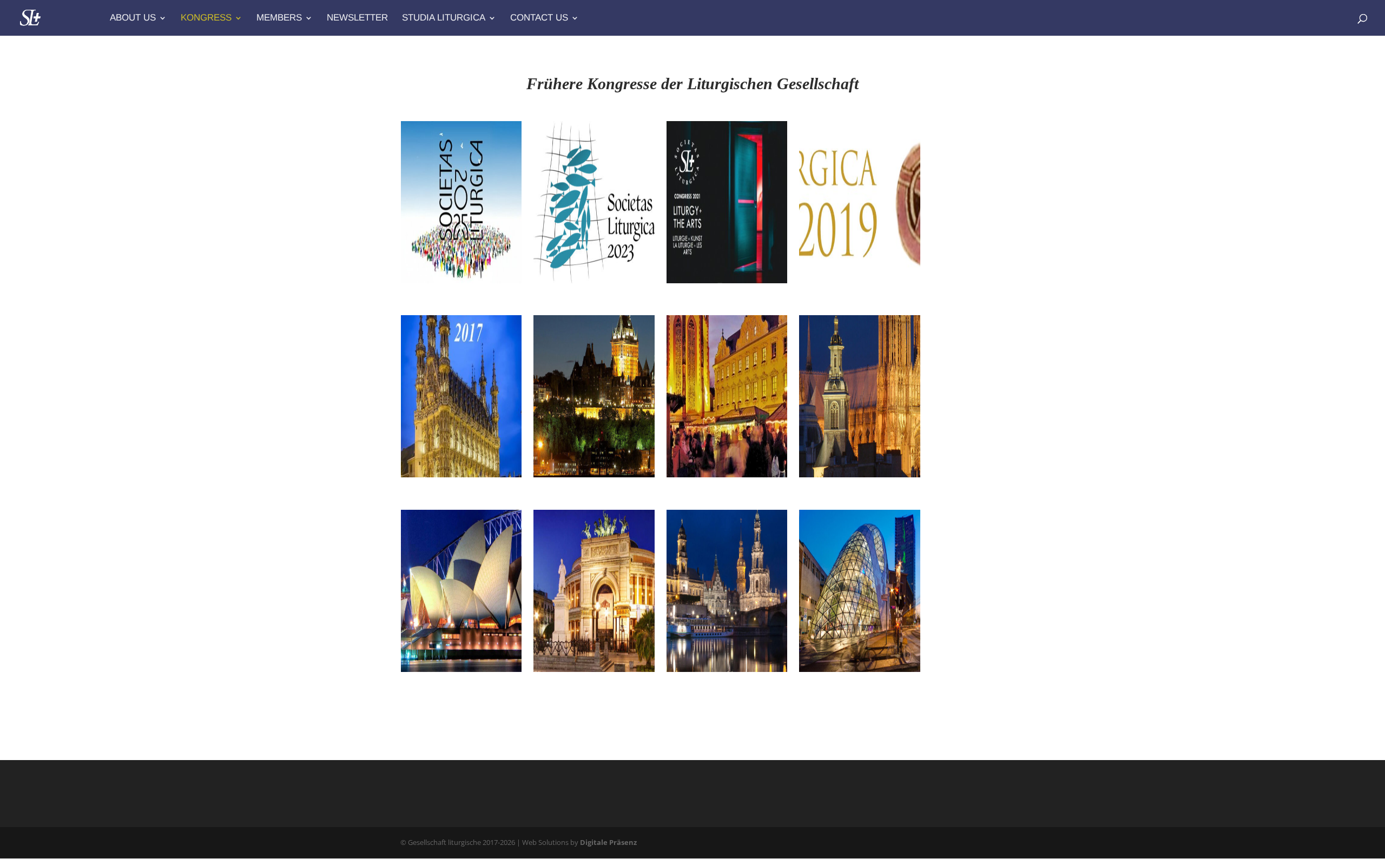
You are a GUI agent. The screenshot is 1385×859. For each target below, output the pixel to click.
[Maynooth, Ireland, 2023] (593, 202)
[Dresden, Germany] (727, 591)
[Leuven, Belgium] (461, 396)
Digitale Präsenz (608, 842)
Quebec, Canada (577, 488)
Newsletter (357, 18)
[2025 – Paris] (461, 202)
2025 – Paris (435, 294)
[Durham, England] (859, 202)
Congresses (425, 310)
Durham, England (848, 294)
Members (279, 18)
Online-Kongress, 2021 (715, 299)
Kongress (206, 18)
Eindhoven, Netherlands (832, 688)
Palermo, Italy (573, 683)
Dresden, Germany (717, 683)
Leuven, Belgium (447, 488)
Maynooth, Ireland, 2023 (587, 299)
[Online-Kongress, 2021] (727, 202)
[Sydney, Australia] (461, 591)
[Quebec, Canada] (593, 396)
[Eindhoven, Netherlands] (859, 591)
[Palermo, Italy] (593, 591)
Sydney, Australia (449, 683)
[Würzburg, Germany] (727, 396)
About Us (133, 18)
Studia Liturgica (443, 18)
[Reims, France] (859, 396)
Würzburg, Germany (722, 488)
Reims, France (839, 488)
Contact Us (539, 18)
